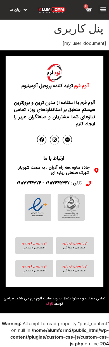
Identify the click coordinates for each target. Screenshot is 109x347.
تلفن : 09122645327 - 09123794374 (49, 183)
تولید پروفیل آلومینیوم (75, 243)
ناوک (49, 304)
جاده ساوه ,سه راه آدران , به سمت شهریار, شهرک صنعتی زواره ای (53, 170)
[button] (103, 9)
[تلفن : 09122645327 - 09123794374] (88, 183)
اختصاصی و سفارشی (74, 248)
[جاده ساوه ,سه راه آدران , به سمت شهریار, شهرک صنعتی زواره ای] (96, 170)
